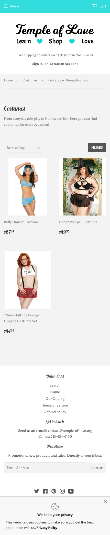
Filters (97, 147)
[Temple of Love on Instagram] (62, 492)
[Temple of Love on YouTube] (71, 492)
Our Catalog (55, 399)
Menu (14, 6)
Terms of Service (55, 405)
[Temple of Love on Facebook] (45, 492)
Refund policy (55, 412)
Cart (102, 6)
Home (8, 80)
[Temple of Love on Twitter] (36, 492)
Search (55, 385)
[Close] (105, 501)
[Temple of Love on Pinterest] (54, 492)
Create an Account (64, 64)
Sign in (37, 64)
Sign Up (97, 468)
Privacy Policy (47, 527)
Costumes (30, 80)
